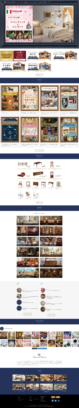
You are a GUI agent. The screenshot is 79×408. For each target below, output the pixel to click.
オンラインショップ (20, 2)
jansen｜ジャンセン (44, 224)
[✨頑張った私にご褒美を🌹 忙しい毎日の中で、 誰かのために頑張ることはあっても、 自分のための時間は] (19, 343)
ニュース (30, 396)
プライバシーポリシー (44, 401)
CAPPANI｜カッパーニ (44, 245)
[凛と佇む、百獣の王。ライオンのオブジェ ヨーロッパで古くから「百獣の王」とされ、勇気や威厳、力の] (3, 335)
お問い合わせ (43, 400)
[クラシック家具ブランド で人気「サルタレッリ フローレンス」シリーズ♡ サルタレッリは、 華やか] (35, 343)
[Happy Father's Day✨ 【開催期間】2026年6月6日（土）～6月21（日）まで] (75, 343)
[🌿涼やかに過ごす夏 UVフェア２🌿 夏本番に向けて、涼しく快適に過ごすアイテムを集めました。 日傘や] (75, 335)
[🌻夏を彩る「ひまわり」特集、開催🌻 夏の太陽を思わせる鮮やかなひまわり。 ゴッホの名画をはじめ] (19, 335)
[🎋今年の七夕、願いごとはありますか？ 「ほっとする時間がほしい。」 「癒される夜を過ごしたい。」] (67, 335)
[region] (39, 24)
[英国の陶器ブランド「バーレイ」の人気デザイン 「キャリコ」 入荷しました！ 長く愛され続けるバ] (43, 335)
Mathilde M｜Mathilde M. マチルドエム (23, 245)
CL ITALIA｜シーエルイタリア (45, 276)
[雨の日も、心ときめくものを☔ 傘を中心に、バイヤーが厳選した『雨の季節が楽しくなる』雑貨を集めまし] (67, 343)
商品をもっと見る (39, 202)
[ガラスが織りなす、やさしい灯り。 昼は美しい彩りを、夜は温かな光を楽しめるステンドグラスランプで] (59, 343)
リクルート (49, 2)
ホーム (19, 396)
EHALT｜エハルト (20, 266)
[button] (39, 24)
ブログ (30, 397)
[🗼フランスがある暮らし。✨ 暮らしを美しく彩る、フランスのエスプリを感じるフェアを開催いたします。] (51, 335)
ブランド (19, 397)
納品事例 (44, 2)
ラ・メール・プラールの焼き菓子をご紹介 (52, 290)
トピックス (30, 2)
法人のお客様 (40, 2)
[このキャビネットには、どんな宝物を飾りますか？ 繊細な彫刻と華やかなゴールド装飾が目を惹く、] (59, 335)
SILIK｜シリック (43, 255)
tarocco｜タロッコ (44, 234)
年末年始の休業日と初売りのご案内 (27, 302)
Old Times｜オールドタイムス (22, 234)
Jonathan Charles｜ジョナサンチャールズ (47, 266)
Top (77, 406)
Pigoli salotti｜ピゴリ (20, 276)
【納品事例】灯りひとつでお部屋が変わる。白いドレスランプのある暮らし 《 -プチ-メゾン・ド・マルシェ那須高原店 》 (54, 297)
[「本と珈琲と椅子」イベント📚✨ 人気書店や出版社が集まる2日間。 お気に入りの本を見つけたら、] (51, 343)
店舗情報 (25, 2)
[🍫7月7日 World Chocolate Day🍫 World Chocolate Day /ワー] (3, 343)
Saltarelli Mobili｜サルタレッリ (22, 224)
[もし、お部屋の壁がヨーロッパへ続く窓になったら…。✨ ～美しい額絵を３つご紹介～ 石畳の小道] (11, 335)
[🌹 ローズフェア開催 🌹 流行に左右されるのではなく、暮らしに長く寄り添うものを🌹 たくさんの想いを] (27, 343)
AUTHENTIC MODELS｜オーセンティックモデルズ (25, 255)
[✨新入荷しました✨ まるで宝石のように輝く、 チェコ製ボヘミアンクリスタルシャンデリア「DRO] (11, 343)
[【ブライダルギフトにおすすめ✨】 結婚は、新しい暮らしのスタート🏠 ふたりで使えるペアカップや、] (43, 343)
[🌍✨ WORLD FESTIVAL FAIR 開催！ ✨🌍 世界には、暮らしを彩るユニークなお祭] (27, 335)
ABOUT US (35, 2)
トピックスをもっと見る (39, 150)
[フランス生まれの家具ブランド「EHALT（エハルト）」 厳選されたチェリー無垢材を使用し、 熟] (35, 335)
